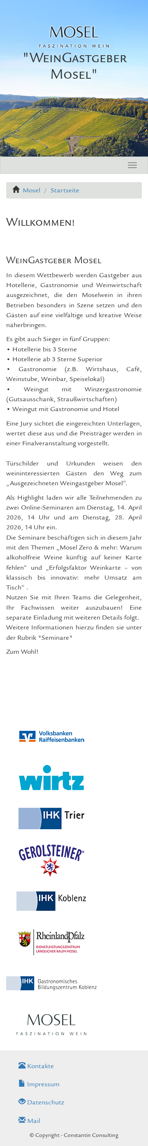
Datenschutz (44, 1102)
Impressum (42, 1084)
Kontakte (39, 1066)
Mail (32, 1121)
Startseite (65, 190)
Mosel (31, 190)
